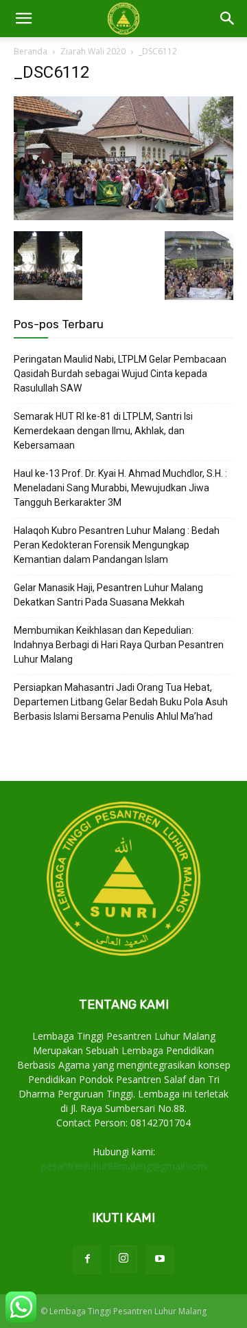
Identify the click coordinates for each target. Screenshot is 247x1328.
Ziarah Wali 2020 (93, 51)
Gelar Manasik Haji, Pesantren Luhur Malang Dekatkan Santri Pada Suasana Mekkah (108, 595)
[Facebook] (87, 1260)
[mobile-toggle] (23, 18)
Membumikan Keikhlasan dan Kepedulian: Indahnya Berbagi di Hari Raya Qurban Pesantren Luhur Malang (119, 645)
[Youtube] (160, 1260)
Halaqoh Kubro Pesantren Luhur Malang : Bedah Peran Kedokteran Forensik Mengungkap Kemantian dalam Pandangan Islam (117, 545)
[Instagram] (123, 1259)
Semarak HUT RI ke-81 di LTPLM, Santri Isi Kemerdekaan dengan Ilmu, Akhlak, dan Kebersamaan (103, 431)
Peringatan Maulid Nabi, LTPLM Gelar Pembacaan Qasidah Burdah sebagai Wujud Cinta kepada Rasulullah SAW (120, 374)
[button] (228, 18)
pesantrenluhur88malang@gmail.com (124, 1165)
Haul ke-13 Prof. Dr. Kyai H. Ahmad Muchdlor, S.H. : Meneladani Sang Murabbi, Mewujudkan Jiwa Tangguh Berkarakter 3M (120, 488)
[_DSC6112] (123, 217)
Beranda (30, 51)
